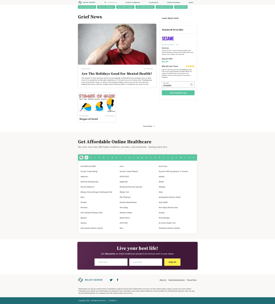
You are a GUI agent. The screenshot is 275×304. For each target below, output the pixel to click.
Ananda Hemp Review (128, 202)
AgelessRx (124, 182)
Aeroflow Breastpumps (90, 182)
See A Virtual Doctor (86, 7)
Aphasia (84, 218)
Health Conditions (133, 2)
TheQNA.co (112, 300)
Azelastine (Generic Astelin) (169, 228)
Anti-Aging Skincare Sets (168, 207)
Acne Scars (163, 166)
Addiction (84, 176)
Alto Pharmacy (125, 197)
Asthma (83, 223)
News (191, 2)
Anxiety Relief (181, 7)
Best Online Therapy (125, 7)
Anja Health (163, 202)
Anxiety (162, 213)
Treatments (153, 2)
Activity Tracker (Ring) (89, 171)
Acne (122, 166)
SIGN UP (172, 262)
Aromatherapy (164, 218)
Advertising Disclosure (177, 280)
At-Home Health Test (167, 223)
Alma (82, 197)
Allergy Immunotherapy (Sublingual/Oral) (96, 192)
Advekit (162, 176)
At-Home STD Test (164, 7)
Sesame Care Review (168, 44)
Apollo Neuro (125, 218)
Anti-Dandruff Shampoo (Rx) (91, 213)
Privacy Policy (192, 280)
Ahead (161, 182)
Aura (121, 228)
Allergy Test (124, 192)
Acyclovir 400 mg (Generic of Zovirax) (173, 171)
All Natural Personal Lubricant (131, 187)
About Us (163, 280)
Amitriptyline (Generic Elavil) (169, 197)
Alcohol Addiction (87, 187)
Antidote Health (126, 213)
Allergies (162, 187)
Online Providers (173, 2)
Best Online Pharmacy (145, 7)
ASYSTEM (123, 223)
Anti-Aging (124, 207)
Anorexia (84, 207)
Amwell (83, 202)
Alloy (161, 192)
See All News (147, 126)
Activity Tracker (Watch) (129, 171)
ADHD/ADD (124, 176)
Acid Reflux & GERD (88, 166)
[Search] (111, 2)
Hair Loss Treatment (106, 7)
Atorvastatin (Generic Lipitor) (92, 228)
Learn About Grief (170, 18)
